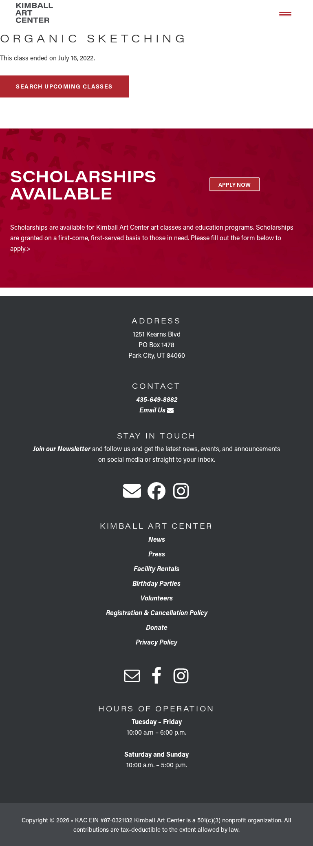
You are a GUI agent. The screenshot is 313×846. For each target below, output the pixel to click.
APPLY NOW (234, 184)
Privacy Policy (156, 642)
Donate (157, 627)
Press (156, 553)
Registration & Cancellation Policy (156, 612)
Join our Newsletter (61, 448)
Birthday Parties (156, 583)
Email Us (153, 409)
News (156, 539)
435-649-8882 (156, 399)
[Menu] (285, 13)
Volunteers (157, 598)
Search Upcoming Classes (64, 86)
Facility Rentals (156, 568)
